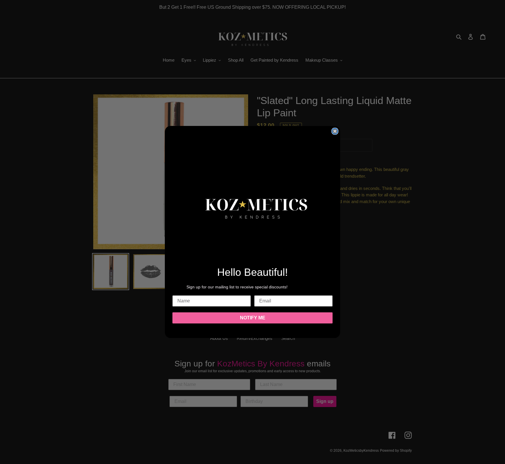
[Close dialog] (335, 131)
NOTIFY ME (252, 317)
